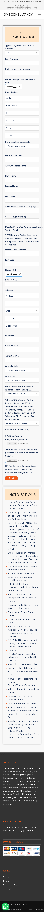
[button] (5, 906)
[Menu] (39, 14)
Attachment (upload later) (17, 430)
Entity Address (11, 92)
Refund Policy (8, 881)
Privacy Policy (8, 877)
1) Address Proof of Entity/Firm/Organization (16, 437)
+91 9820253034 (21, 6)
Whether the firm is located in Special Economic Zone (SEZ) (19, 388)
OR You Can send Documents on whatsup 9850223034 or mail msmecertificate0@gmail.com (20, 469)
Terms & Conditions (10, 889)
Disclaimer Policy (10, 885)
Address (9, 290)
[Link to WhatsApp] (39, 904)
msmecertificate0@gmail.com (22, 8)
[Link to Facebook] (35, 904)
